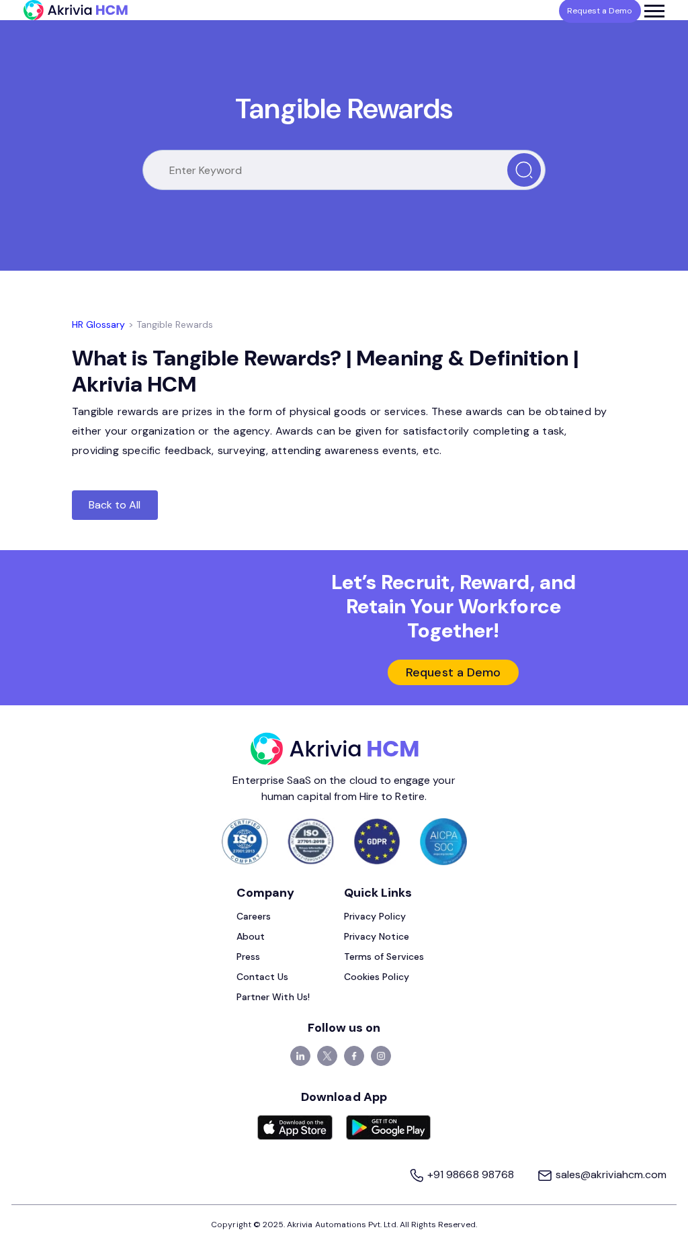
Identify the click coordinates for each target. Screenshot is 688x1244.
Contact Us (262, 977)
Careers (253, 916)
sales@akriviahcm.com (609, 1174)
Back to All (115, 505)
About (250, 936)
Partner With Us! (273, 997)
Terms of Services (384, 956)
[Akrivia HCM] (76, 10)
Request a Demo (453, 672)
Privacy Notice (376, 936)
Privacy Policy (375, 916)
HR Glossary (99, 324)
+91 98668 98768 (471, 1174)
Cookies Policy (376, 977)
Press (248, 956)
